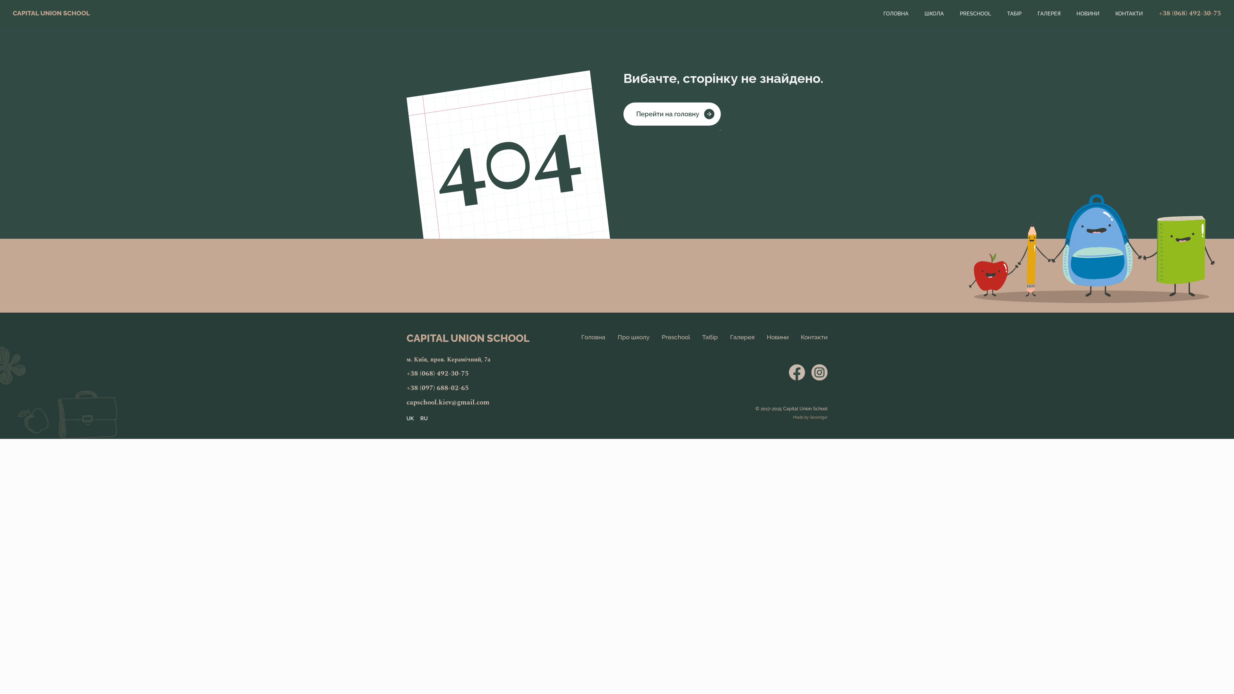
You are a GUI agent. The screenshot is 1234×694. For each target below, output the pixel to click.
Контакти (1129, 14)
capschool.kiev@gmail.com (448, 402)
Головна (895, 14)
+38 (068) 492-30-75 (1190, 13)
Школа (934, 14)
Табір (1014, 14)
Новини (1088, 14)
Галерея (1049, 14)
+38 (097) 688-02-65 (438, 388)
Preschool (975, 14)
